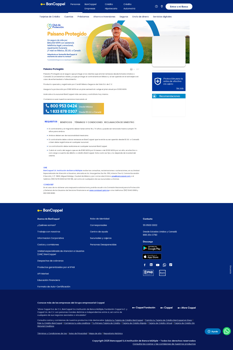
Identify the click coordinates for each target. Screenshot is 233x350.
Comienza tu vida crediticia (77, 323)
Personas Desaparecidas (103, 244)
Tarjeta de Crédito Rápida (134, 323)
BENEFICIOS (66, 122)
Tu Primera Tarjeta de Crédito (106, 323)
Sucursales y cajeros (101, 238)
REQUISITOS (51, 121)
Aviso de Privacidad (78, 333)
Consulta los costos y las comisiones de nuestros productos (164, 344)
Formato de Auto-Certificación (53, 286)
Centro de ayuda (99, 231)
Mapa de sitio (95, 333)
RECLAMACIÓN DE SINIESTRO (119, 122)
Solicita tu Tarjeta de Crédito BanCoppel (124, 320)
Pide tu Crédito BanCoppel (49, 323)
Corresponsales (98, 225)
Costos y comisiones (48, 244)
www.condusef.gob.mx (99, 190)
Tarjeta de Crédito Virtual (160, 323)
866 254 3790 (150, 234)
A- (134, 69)
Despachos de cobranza (50, 260)
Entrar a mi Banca (179, 6)
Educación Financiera (48, 280)
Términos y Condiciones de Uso (52, 333)
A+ (137, 69)
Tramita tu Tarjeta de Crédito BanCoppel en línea (168, 320)
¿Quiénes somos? (46, 225)
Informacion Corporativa (50, 238)
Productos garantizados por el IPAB (56, 267)
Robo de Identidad (99, 218)
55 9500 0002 (150, 225)
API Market (43, 273)
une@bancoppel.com (121, 176)
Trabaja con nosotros (48, 231)
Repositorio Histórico (113, 333)
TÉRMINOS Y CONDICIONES (88, 122)
